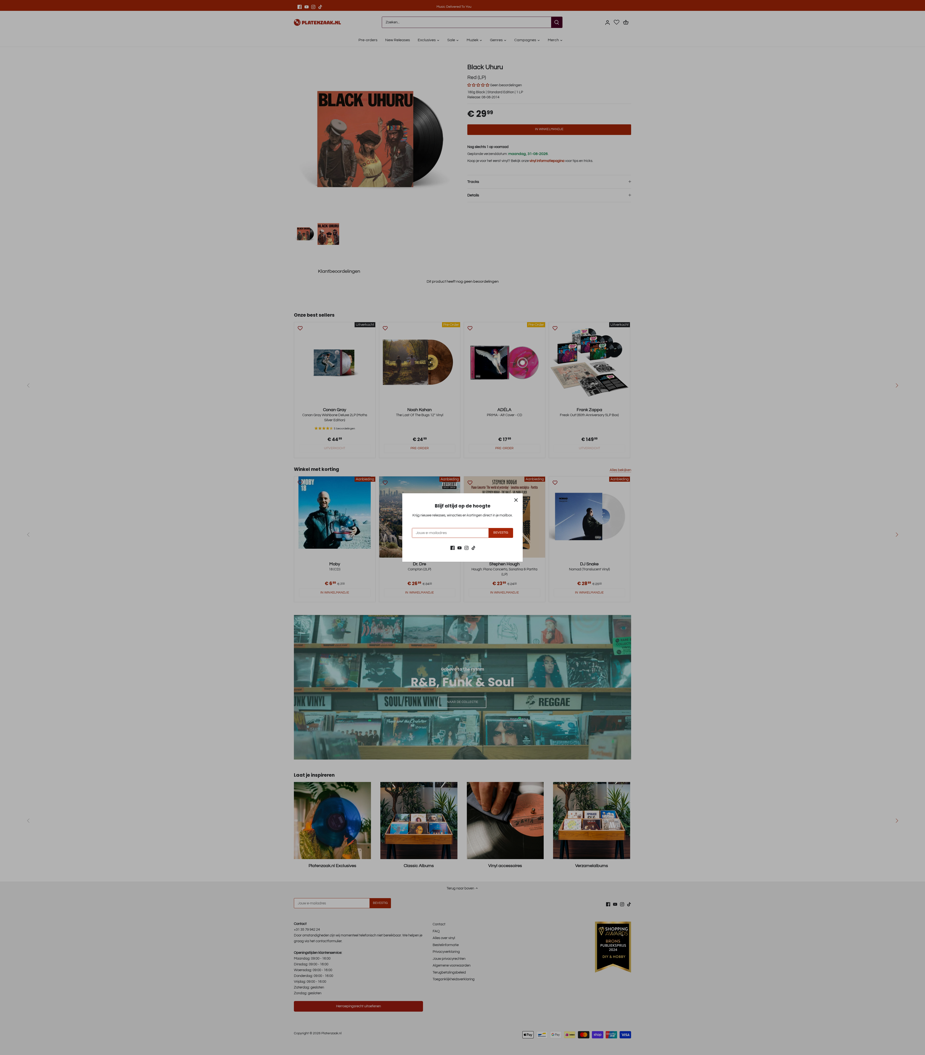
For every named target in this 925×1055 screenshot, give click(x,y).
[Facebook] (452, 547)
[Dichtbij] (516, 500)
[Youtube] (459, 547)
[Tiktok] (473, 547)
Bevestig (500, 532)
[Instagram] (466, 547)
